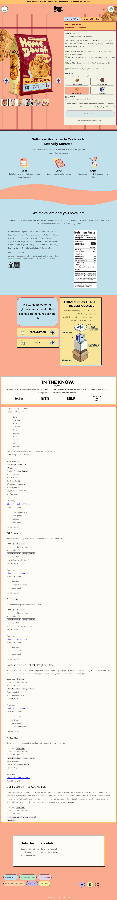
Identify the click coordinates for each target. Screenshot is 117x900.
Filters (10, 468)
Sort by (10, 464)
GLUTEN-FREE (91, 19)
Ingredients (10, 877)
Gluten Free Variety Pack (17, 639)
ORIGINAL (72, 19)
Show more (11, 820)
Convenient (14, 474)
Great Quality (15, 481)
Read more (20, 544)
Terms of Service (64, 897)
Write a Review (13, 461)
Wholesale (45, 877)
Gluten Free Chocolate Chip (18, 573)
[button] (7, 458)
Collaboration (28, 877)
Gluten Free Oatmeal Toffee (18, 504)
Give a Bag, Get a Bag (14, 884)
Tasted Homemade (17, 484)
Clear (25, 471)
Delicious (14, 478)
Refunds (45, 884)
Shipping (32, 884)
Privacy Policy (51, 897)
